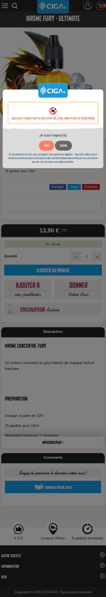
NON (63, 145)
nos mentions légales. (61, 154)
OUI (46, 145)
